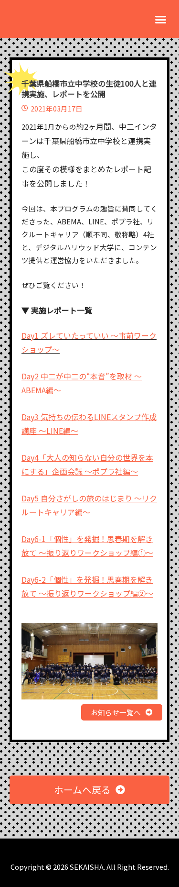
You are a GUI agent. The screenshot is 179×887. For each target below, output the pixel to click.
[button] (161, 19)
